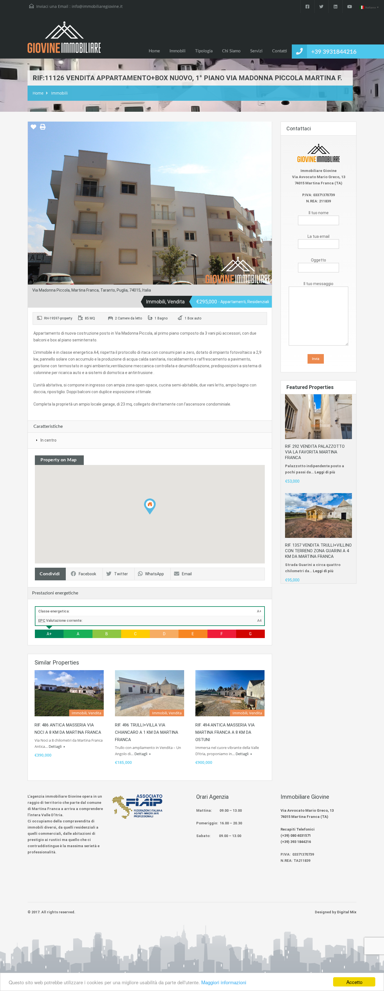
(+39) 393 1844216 (296, 842)
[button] (150, 506)
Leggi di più (325, 472)
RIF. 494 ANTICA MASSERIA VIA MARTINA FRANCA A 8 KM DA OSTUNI (225, 732)
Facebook (87, 574)
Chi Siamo (231, 51)
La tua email (318, 236)
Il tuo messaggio (318, 283)
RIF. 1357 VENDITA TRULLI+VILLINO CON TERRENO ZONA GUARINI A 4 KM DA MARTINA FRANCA (318, 551)
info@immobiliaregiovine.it (97, 6)
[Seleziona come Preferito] (33, 129)
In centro (48, 440)
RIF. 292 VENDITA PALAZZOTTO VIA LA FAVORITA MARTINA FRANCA (315, 452)
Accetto (354, 981)
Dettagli (55, 746)
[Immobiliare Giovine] (64, 40)
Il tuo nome (319, 213)
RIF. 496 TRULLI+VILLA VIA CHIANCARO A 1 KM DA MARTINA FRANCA (146, 732)
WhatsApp (154, 574)
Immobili (178, 51)
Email (187, 574)
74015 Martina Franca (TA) (304, 817)
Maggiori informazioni (223, 982)
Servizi (256, 51)
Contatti (279, 51)
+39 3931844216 (333, 52)
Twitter (121, 574)
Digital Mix (346, 912)
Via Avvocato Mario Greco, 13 (307, 810)
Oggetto (318, 260)
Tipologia (204, 51)
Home (154, 51)
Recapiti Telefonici (298, 829)
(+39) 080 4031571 (296, 835)
